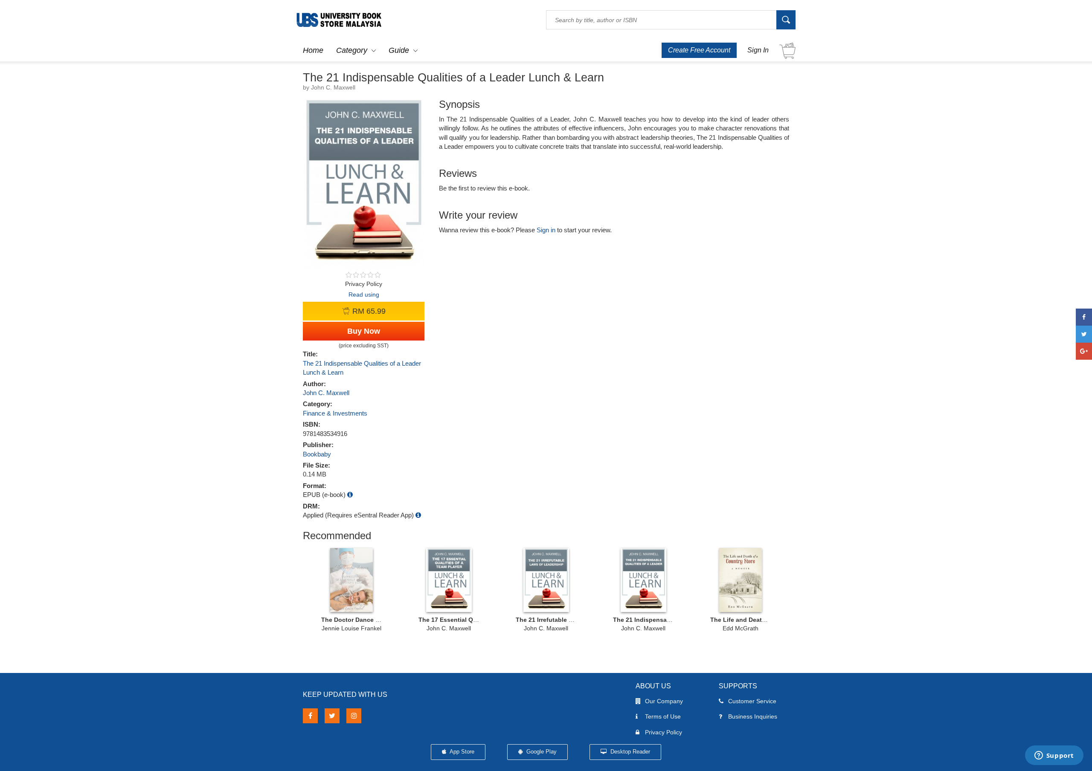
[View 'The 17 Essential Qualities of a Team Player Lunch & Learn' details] (448, 580)
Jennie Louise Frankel (351, 628)
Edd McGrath (740, 628)
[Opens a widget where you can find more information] (1054, 756)
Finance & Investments (335, 413)
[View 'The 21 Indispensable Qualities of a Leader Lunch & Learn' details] (643, 580)
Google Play (541, 751)
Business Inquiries (752, 716)
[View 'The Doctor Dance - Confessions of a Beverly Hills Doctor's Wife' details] (351, 580)
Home (313, 50)
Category (351, 50)
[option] (351, 589)
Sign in (546, 230)
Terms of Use (663, 716)
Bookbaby (317, 454)
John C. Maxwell (326, 392)
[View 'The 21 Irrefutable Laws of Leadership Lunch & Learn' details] (546, 580)
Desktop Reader (629, 751)
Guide (399, 50)
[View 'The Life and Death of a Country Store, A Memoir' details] (740, 580)
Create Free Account (699, 50)
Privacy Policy (663, 732)
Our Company (664, 701)
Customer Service (752, 701)
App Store (461, 751)
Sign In (758, 50)
